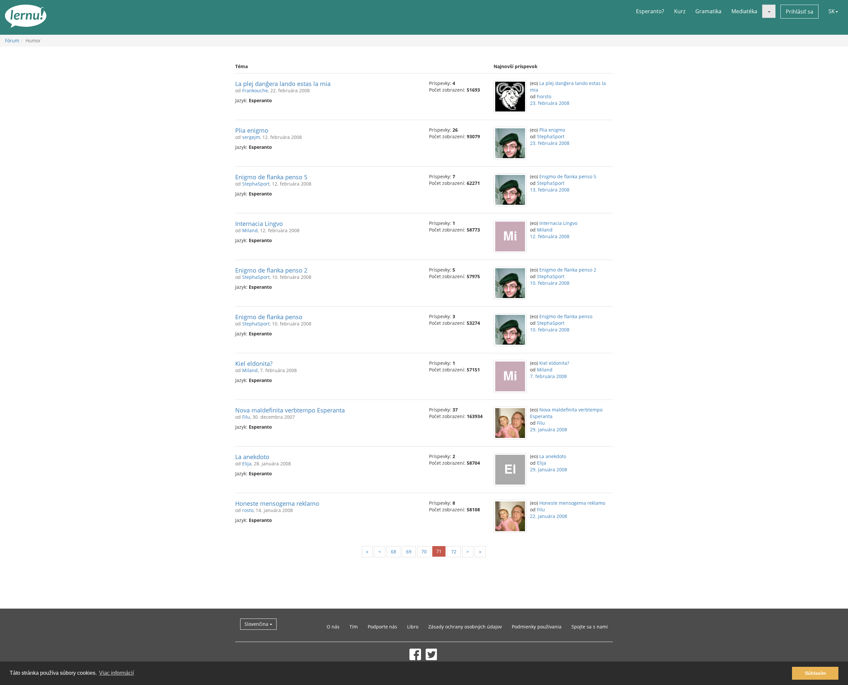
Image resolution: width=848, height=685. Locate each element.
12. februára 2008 (549, 236)
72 (453, 551)
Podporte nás (382, 626)
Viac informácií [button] (116, 673)
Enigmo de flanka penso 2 (271, 270)
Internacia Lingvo (259, 224)
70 (424, 551)
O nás (333, 626)
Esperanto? (650, 11)
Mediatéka (744, 11)
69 (408, 551)
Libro (412, 626)
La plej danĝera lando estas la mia (283, 84)
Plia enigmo (251, 130)
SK (831, 11)
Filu (246, 417)
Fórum (12, 40)
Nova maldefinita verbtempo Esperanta (290, 410)
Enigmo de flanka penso (268, 317)
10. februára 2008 (549, 283)
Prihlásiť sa (799, 11)
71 (439, 551)
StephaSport (550, 136)
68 (393, 551)
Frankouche (255, 90)
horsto (544, 96)
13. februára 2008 (549, 190)
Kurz (679, 11)
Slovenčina (257, 624)
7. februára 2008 (548, 376)
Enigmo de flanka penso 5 (271, 177)
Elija (246, 463)
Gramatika (708, 11)
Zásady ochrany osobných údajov (465, 626)
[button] (768, 11)
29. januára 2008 (548, 429)
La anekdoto (252, 457)
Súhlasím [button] (815, 673)
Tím (353, 626)
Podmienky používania (536, 626)
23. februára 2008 (549, 103)
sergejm (251, 137)
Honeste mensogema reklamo (277, 503)
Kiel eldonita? (254, 363)
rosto (247, 510)
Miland (250, 230)
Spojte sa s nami (589, 626)
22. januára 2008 (548, 516)
